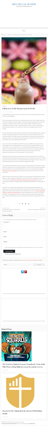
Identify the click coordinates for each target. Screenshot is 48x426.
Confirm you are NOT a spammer (13, 254)
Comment (6, 222)
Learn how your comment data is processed (31, 260)
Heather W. (11, 111)
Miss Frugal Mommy (24, 4)
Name (5, 231)
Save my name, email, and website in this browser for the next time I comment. (24, 247)
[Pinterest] (25, 271)
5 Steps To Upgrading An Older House (37, 209)
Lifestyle (4, 106)
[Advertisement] (24, 19)
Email (5, 236)
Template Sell (31, 423)
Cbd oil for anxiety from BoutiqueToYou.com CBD (23, 179)
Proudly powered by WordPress (9, 423)
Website (5, 241)
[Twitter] (22, 271)
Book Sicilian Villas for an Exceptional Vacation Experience (11, 210)
